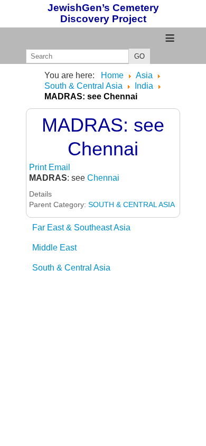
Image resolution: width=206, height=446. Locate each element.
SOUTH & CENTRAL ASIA (131, 204)
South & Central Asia (71, 267)
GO (139, 56)
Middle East (54, 247)
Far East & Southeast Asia (81, 227)
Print (39, 167)
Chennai (103, 177)
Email (59, 167)
